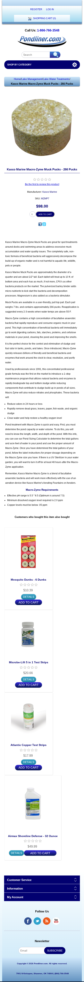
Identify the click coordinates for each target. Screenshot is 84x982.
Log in (50, 9)
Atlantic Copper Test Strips (28, 745)
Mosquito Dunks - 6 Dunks (28, 579)
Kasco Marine (49, 192)
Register (36, 9)
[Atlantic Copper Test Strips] (28, 716)
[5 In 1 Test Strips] (28, 634)
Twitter (37, 921)
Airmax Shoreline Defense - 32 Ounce (33, 836)
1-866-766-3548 (48, 30)
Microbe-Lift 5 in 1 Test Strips (28, 662)
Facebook (28, 921)
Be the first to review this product (42, 184)
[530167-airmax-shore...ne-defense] (33, 804)
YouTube (56, 921)
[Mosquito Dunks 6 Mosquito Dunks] (28, 551)
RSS (46, 921)
